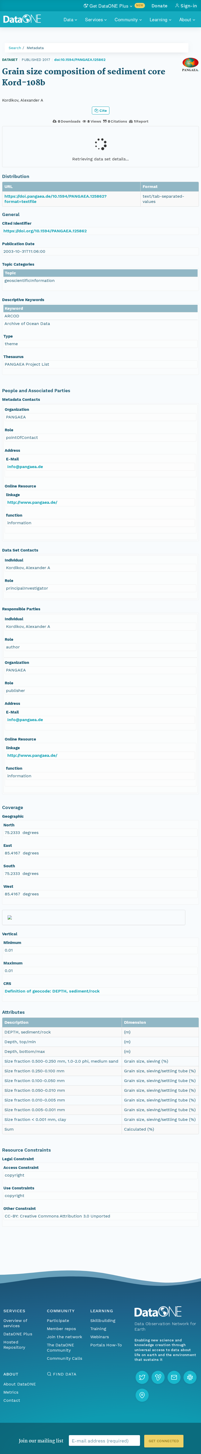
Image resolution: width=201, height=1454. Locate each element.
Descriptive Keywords (23, 299)
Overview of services (15, 1323)
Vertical (9, 934)
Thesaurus (13, 356)
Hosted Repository (14, 1345)
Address (12, 450)
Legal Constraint (18, 1159)
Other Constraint (19, 1208)
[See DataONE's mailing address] (142, 1395)
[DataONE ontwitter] (142, 1377)
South (9, 866)
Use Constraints (18, 1188)
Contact (11, 1400)
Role (9, 430)
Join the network (64, 1336)
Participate (58, 1320)
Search (15, 48)
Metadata (35, 48)
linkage (13, 494)
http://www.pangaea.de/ (32, 502)
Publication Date (18, 244)
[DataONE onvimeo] (158, 1377)
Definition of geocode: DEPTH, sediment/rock (52, 991)
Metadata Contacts (21, 399)
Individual (14, 560)
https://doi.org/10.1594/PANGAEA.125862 (45, 230)
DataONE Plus (17, 1333)
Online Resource (20, 486)
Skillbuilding (103, 1320)
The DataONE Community (60, 1347)
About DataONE (19, 1384)
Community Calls (64, 1358)
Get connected (164, 1441)
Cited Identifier (16, 223)
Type (8, 336)
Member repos (61, 1328)
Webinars (99, 1336)
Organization (17, 409)
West (8, 886)
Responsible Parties (21, 609)
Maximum (13, 963)
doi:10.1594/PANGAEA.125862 (79, 59)
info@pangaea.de (25, 466)
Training (98, 1328)
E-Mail (12, 459)
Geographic (13, 816)
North (8, 825)
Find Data (64, 1374)
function (14, 515)
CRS (7, 983)
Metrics (10, 1392)
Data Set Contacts (20, 550)
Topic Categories (18, 264)
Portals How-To (106, 1344)
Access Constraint (21, 1167)
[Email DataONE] (174, 1377)
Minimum (12, 942)
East (7, 845)
